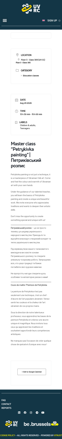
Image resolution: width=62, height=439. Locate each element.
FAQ (3, 400)
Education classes (31, 75)
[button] (4, 20)
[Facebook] (25, 412)
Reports (6, 408)
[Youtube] (42, 412)
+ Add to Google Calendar (32, 372)
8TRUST (58, 435)
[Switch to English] (43, 20)
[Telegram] (37, 412)
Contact (6, 404)
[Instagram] (31, 412)
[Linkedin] (19, 412)
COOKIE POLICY (7, 435)
